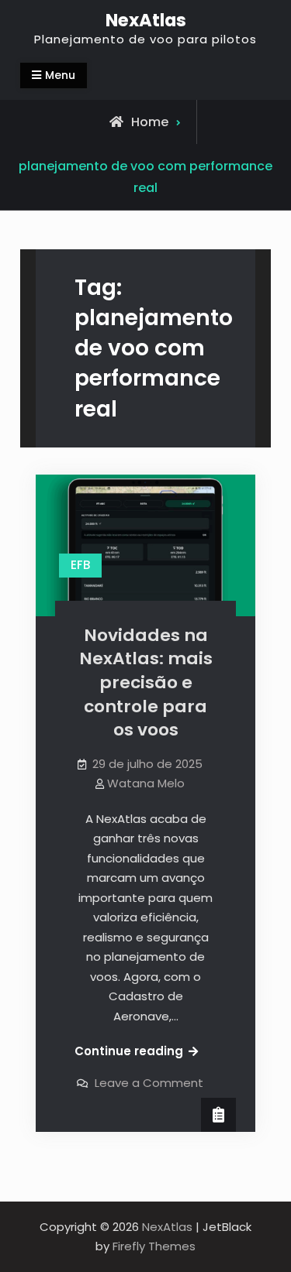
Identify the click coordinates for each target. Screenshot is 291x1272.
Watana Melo (146, 783)
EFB (80, 565)
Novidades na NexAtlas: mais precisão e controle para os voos (146, 682)
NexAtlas (146, 20)
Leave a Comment (149, 1083)
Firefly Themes (154, 1246)
